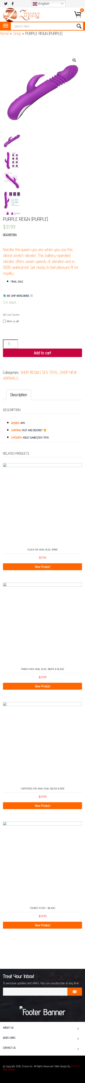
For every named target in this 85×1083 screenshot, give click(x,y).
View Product (42, 567)
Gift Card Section (11, 314)
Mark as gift (13, 321)
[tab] (18, 395)
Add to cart (42, 352)
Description (18, 394)
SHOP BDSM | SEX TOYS (39, 372)
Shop (17, 33)
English (43, 4)
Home (4, 33)
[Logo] (21, 14)
